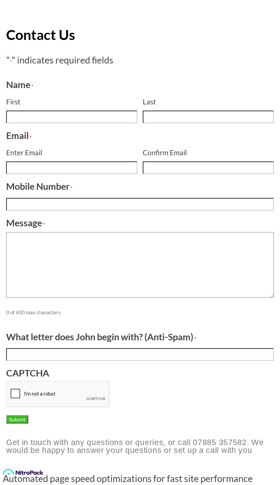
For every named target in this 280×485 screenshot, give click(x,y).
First (13, 101)
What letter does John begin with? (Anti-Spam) (101, 336)
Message (25, 222)
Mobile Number (39, 186)
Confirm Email (165, 152)
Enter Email (24, 152)
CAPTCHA (27, 373)
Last (149, 101)
